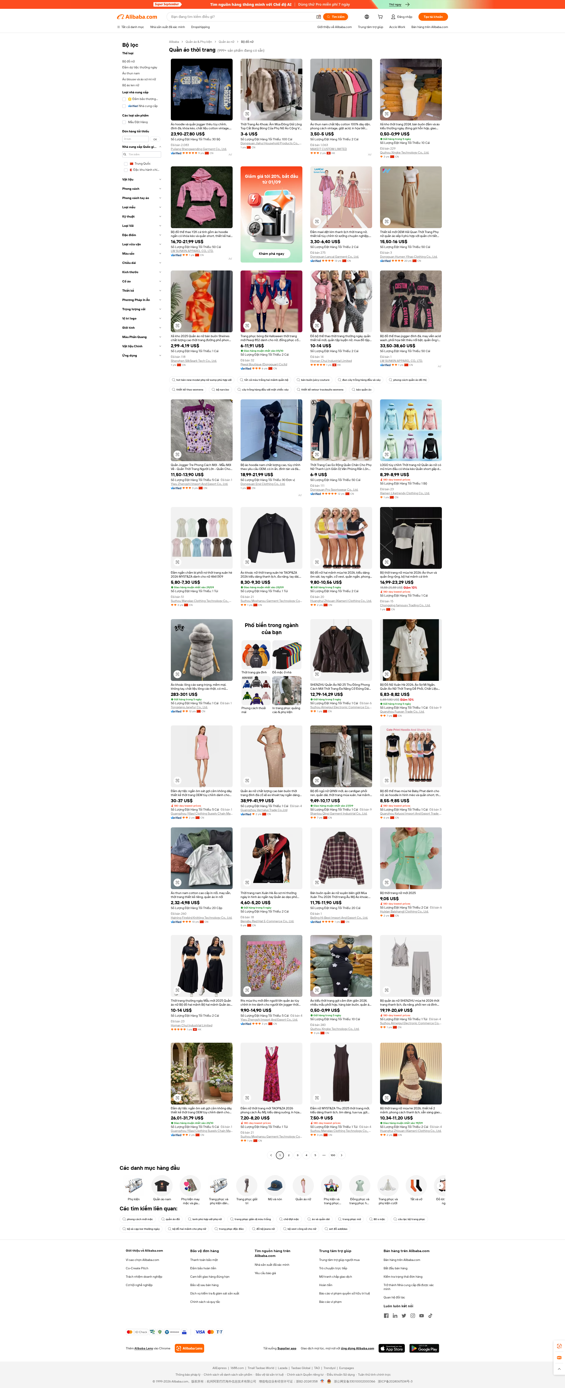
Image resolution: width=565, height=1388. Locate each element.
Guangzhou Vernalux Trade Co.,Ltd (264, 810)
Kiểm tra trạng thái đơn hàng (403, 1276)
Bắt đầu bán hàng (395, 1268)
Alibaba (174, 41)
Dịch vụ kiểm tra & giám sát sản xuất (214, 1293)
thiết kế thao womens (189, 389)
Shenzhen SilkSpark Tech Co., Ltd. (194, 360)
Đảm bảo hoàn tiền (203, 1268)
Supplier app (286, 1348)
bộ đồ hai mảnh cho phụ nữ (189, 1228)
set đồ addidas (338, 1228)
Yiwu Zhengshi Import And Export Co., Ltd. (199, 484)
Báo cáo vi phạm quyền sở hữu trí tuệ (344, 1293)
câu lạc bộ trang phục (411, 1219)
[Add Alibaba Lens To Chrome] (189, 1348)
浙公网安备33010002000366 (354, 1381)
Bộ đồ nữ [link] (247, 41)
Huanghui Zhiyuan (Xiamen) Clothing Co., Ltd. (341, 601)
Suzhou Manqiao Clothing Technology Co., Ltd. (202, 601)
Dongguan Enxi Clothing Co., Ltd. (263, 484)
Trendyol (329, 1368)
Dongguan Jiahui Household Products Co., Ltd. (271, 143)
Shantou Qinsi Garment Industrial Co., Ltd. (338, 813)
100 (333, 1155)
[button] (318, 16)
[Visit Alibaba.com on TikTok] (430, 1315)
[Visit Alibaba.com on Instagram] (412, 1315)
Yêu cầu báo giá (265, 1273)
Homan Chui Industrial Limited (331, 360)
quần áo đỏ (173, 1219)
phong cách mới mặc (140, 1219)
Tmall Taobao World (261, 1368)
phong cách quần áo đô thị (409, 379)
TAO (317, 1368)
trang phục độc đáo (231, 1228)
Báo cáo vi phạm (330, 1301)
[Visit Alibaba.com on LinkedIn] (395, 1315)
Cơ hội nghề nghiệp (139, 1285)
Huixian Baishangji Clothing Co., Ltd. (404, 911)
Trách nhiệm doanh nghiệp (144, 1276)
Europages (346, 1368)
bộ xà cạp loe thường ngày (143, 1228)
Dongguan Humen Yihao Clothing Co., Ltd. (408, 256)
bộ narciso (222, 389)
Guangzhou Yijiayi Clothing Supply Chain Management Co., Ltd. (202, 813)
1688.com (237, 1368)
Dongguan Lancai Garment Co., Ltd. (334, 256)
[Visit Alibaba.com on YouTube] (421, 1315)
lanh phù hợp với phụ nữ (207, 1219)
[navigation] (142, 599)
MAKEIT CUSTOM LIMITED (328, 149)
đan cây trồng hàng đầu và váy (361, 379)
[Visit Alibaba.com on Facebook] (386, 1315)
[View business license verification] (322, 1381)
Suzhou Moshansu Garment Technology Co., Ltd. (271, 601)
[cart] (381, 17)
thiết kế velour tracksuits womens (322, 389)
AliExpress (220, 1368)
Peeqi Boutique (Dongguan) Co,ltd (264, 364)
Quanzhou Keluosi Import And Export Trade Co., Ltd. (411, 813)
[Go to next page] (342, 1155)
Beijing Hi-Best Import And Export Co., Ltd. (339, 917)
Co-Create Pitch (137, 1268)
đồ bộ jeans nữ (265, 1228)
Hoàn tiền (325, 1285)
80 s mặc (379, 1219)
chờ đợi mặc (291, 1219)
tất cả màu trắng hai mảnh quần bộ (266, 379)
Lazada (282, 1368)
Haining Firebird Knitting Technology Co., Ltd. (201, 917)
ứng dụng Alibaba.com (357, 1348)
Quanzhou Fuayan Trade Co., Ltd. (402, 711)
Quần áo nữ (226, 41)
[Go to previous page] (271, 1155)
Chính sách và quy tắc (205, 1301)
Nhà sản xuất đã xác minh (272, 1264)
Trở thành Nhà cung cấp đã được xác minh (409, 1287)
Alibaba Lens (143, 1348)
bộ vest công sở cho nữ (302, 1228)
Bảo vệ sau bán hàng (204, 1285)
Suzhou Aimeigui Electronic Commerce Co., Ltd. (341, 707)
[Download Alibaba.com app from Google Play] (424, 1348)
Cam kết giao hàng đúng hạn (210, 1276)
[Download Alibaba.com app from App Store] (392, 1348)
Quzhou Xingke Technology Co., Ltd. (404, 152)
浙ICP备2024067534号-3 (395, 1381)
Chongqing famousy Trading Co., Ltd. (405, 605)
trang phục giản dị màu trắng (253, 1219)
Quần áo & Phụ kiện (199, 41)
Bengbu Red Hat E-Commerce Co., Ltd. (267, 921)
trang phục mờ (352, 1219)
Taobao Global (300, 1368)
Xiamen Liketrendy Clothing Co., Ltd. (405, 493)
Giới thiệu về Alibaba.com (144, 1250)
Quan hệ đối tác (394, 1297)
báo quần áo (363, 389)
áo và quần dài (321, 1219)
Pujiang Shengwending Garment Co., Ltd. (199, 149)
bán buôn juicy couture (315, 379)
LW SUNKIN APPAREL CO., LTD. (192, 251)
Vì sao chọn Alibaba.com (142, 1260)
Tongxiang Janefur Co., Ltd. (189, 707)
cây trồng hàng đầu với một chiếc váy (265, 389)
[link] (559, 1346)
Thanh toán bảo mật (204, 1260)
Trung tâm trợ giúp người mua (339, 1260)
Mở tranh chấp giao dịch (335, 1276)
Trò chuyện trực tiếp (333, 1268)
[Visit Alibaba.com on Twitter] (404, 1315)
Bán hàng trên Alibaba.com (402, 1260)
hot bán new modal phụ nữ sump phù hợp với (204, 379)
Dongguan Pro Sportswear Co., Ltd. (334, 489)
